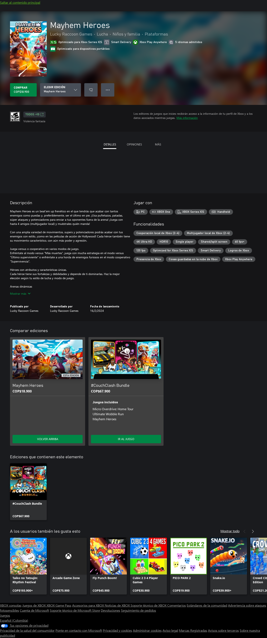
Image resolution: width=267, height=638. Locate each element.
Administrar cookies (147, 630)
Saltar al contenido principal (20, 2)
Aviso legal (170, 630)
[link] (28, 491)
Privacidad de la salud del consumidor (27, 630)
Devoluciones (110, 610)
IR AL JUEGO (126, 439)
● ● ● (108, 90)
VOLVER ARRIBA (47, 439)
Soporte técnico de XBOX (149, 605)
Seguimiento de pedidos (138, 610)
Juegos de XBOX (34, 605)
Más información (187, 118)
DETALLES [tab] (110, 144)
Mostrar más (18, 293)
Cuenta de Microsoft (34, 610)
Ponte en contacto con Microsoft (78, 630)
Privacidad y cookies (117, 630)
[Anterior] (244, 531)
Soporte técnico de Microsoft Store (75, 610)
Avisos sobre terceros (223, 630)
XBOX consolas (10, 605)
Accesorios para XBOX (88, 605)
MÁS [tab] (158, 144)
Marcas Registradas (193, 630)
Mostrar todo (229, 531)
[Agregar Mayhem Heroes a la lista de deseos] (91, 90)
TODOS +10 (32, 114)
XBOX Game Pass (59, 605)
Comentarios (176, 605)
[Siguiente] (253, 531)
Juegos (5, 615)
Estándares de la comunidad (207, 605)
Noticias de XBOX (118, 605)
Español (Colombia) (14, 620)
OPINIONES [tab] (134, 144)
